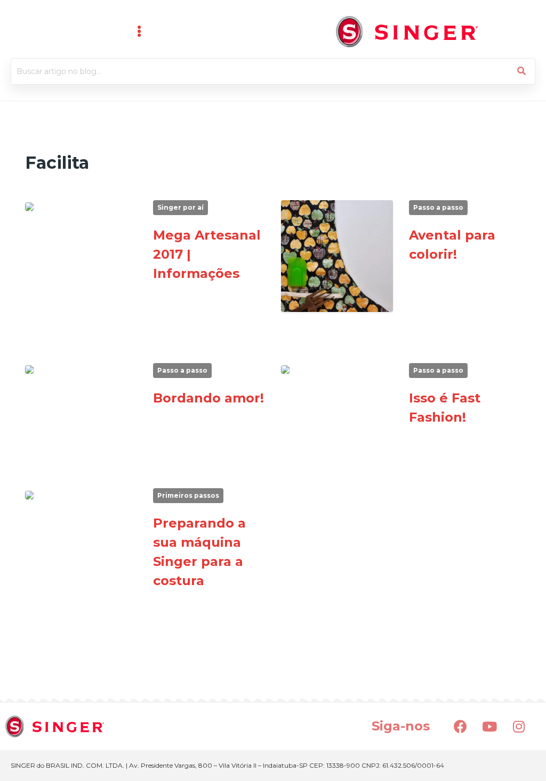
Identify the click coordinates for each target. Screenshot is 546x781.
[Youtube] (489, 726)
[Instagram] (518, 726)
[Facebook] (460, 726)
